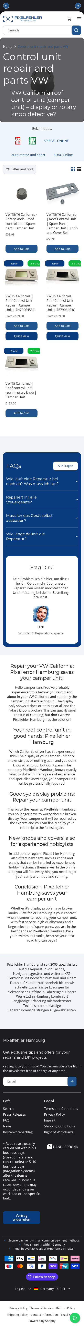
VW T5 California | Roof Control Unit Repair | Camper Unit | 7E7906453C (60, 303)
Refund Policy (65, 1308)
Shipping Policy (17, 1315)
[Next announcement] (78, 6)
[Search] (76, 30)
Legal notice (69, 1315)
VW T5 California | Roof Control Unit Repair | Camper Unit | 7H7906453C (20, 303)
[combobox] (42, 30)
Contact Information (44, 1315)
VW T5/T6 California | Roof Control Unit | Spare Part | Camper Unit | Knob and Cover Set (62, 223)
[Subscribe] (71, 1081)
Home (7, 46)
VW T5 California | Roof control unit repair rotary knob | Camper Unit (21, 390)
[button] (78, 19)
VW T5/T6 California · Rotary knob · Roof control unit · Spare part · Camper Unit (21, 221)
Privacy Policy (18, 1308)
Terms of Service (42, 1308)
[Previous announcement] (6, 6)
